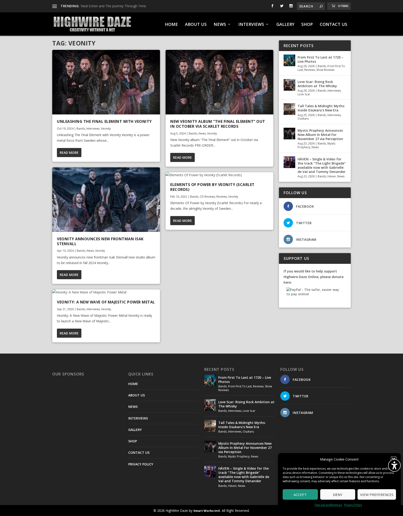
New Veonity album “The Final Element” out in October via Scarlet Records (217, 124)
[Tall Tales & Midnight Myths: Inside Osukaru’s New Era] (289, 109)
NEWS (220, 24)
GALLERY (285, 24)
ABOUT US (196, 24)
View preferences (376, 494)
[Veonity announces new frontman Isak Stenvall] (106, 199)
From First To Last (240, 386)
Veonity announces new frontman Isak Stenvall (100, 241)
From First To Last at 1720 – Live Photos (320, 59)
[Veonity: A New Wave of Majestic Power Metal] (106, 292)
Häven (331, 176)
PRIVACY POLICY (140, 464)
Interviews (93, 129)
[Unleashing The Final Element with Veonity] (106, 82)
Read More (69, 152)
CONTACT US (333, 24)
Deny (337, 494)
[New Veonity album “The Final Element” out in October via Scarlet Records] (219, 82)
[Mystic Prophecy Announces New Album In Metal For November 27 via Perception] (289, 133)
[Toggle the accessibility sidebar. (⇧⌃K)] (394, 465)
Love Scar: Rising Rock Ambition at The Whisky (317, 83)
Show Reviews (325, 70)
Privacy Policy (353, 505)
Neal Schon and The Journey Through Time (113, 6)
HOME (171, 24)
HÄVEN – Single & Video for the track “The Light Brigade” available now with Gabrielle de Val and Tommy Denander (322, 165)
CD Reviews (207, 197)
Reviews (221, 197)
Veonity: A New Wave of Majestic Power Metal (106, 302)
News (90, 251)
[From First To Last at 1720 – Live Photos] (289, 60)
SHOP (307, 24)
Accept (300, 494)
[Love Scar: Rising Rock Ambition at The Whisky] (289, 85)
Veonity (106, 129)
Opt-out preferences (328, 505)
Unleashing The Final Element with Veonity (104, 121)
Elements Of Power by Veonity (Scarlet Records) (212, 187)
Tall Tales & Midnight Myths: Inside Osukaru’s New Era (321, 108)
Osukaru (303, 118)
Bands (80, 129)
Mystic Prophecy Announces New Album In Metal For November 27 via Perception (320, 134)
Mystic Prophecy (239, 456)
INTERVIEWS (251, 24)
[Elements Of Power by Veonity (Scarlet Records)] (219, 175)
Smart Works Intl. (207, 511)
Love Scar (304, 94)
